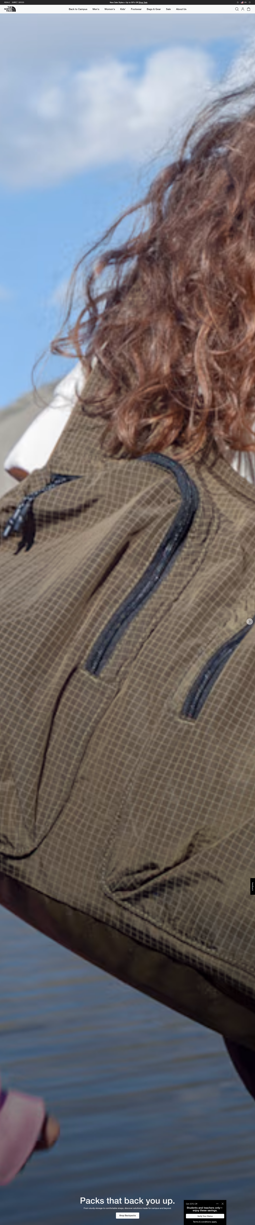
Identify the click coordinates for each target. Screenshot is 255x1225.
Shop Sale (143, 2)
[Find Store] (238, 2)
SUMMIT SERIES (18, 2)
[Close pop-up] (222, 1203)
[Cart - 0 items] (248, 9)
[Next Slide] (249, 621)
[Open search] (237, 9)
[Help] (250, 2)
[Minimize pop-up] (217, 1203)
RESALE (7, 2)
